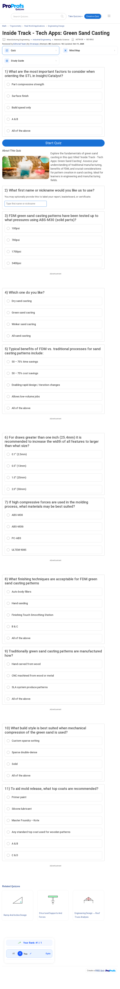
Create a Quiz (92, 16)
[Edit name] (30, 953)
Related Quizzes (11, 886)
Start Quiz (53, 143)
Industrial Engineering (42, 40)
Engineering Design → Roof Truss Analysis (87, 915)
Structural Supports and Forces (50, 915)
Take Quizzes (74, 16)
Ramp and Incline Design (15, 915)
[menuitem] (75, 17)
